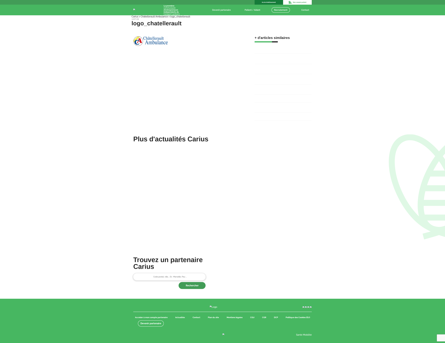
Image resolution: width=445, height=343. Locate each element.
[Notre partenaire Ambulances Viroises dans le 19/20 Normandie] (291, 165)
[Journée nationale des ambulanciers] (154, 222)
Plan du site (213, 317)
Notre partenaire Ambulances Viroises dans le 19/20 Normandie (281, 87)
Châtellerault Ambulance (154, 16)
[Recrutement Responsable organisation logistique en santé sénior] (245, 167)
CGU (252, 317)
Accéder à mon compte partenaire (151, 317)
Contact (305, 10)
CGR (264, 317)
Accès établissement (269, 2)
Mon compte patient (299, 2)
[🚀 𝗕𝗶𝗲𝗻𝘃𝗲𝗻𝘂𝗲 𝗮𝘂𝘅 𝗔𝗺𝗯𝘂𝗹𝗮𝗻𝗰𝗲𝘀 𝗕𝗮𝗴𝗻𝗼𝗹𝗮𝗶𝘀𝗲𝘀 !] (154, 167)
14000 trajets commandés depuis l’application (278, 97)
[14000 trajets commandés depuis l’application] (291, 186)
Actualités (180, 317)
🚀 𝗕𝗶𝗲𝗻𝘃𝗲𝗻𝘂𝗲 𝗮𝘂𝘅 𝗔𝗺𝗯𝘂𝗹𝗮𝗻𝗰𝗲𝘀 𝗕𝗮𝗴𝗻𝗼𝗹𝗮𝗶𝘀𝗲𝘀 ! (283, 47)
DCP (276, 317)
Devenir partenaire (221, 10)
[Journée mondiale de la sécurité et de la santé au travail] (291, 204)
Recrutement (280, 10)
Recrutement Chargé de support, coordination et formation (279, 57)
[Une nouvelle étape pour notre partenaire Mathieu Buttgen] (291, 147)
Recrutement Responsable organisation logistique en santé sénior (282, 67)
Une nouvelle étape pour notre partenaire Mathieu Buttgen (280, 77)
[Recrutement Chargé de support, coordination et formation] (200, 147)
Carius (135, 16)
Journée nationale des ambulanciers (273, 115)
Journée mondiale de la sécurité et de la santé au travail (280, 106)
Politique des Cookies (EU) (298, 317)
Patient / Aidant (252, 10)
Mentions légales (235, 317)
